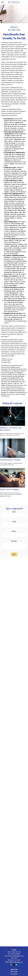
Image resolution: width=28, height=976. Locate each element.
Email (14, 521)
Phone (14, 531)
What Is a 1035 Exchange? (9, 489)
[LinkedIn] (16, 965)
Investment (14, 974)
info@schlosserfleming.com (14, 962)
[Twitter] (14, 965)
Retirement (14, 972)
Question (14, 541)
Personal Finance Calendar (10, 460)
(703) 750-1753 (16, 952)
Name (14, 512)
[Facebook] (11, 965)
